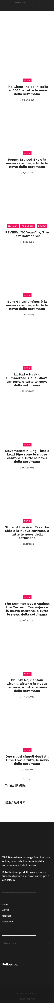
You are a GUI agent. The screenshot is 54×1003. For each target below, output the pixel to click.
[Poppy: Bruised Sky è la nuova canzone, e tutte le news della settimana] (27, 130)
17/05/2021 (28, 697)
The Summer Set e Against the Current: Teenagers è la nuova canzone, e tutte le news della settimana (27, 609)
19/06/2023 (28, 391)
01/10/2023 (28, 314)
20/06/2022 (28, 620)
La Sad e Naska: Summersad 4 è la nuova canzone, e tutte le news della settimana (27, 379)
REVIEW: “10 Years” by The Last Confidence (27, 234)
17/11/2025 (28, 172)
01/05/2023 (28, 467)
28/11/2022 (28, 544)
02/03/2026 (28, 100)
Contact (6, 915)
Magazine (7, 921)
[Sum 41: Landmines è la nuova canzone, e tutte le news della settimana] (27, 272)
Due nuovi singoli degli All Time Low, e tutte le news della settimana (27, 760)
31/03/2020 (28, 769)
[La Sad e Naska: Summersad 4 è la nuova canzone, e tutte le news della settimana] (27, 345)
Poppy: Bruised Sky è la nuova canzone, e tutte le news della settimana (27, 163)
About (5, 909)
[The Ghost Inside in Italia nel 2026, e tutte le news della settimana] (27, 57)
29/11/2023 (28, 242)
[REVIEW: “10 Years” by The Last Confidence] (27, 203)
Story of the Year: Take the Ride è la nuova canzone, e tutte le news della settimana (27, 532)
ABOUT (22, 999)
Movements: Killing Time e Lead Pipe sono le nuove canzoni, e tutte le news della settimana (27, 456)
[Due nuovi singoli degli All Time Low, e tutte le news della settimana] (27, 727)
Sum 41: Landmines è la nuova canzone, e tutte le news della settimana (27, 305)
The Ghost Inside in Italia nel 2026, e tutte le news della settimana (27, 90)
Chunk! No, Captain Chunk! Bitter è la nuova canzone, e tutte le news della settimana (27, 685)
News (5, 904)
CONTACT (31, 999)
